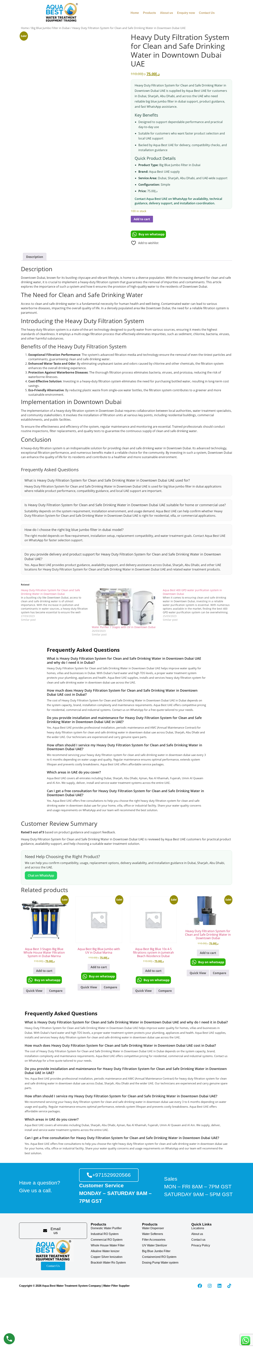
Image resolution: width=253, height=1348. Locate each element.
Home (135, 12)
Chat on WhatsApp (41, 875)
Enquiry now (186, 12)
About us (166, 12)
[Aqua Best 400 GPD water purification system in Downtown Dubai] (198, 605)
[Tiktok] (229, 1285)
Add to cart (142, 219)
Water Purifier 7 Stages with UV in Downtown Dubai (124, 627)
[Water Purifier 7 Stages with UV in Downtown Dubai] (125, 606)
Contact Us (207, 12)
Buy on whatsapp (151, 234)
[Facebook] (199, 1285)
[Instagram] (209, 1285)
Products (149, 12)
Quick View (34, 991)
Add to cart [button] (44, 971)
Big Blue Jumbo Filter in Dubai (50, 28)
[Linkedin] (219, 1285)
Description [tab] (34, 257)
